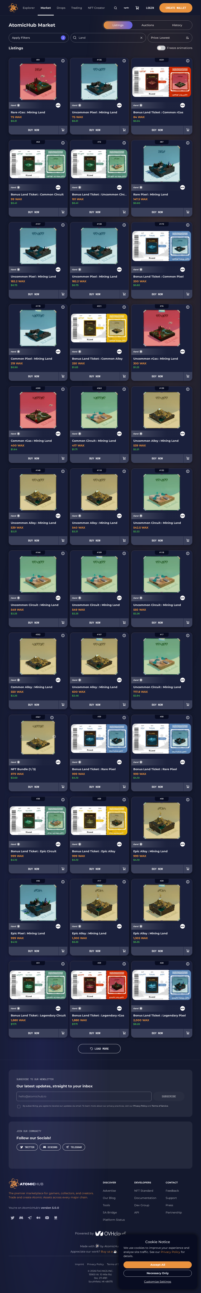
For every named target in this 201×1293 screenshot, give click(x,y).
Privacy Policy (140, 1106)
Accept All (157, 1264)
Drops (61, 8)
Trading (76, 8)
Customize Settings (157, 1281)
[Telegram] (30, 1218)
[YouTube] (47, 1218)
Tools (106, 1205)
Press (169, 1205)
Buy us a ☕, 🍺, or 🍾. (116, 1251)
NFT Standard (143, 1190)
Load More (102, 1048)
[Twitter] (12, 1218)
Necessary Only (158, 1273)
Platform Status (114, 1220)
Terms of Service (160, 1106)
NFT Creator (96, 8)
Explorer (29, 8)
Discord (52, 1147)
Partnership (174, 1212)
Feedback (172, 1190)
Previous (22, 737)
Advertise (109, 1190)
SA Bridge (110, 1212)
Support (171, 1198)
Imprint (79, 1264)
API (136, 1212)
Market (46, 8)
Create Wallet (176, 8)
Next (54, 737)
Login (150, 8)
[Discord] (21, 1218)
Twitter (29, 1147)
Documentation (145, 1198)
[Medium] (38, 1218)
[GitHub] (56, 1218)
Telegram (76, 1147)
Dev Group (141, 1205)
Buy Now (33, 130)
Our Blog (109, 1198)
